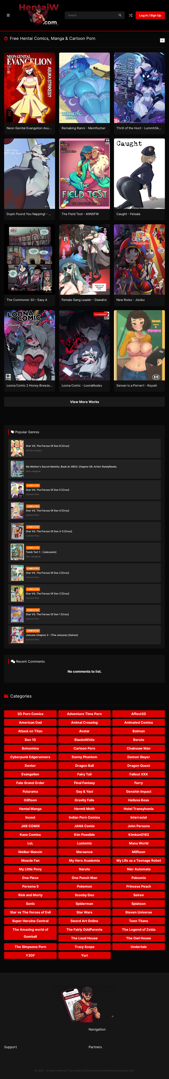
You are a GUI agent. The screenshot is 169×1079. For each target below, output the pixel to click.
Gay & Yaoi (84, 791)
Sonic (30, 904)
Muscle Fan (30, 860)
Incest (30, 817)
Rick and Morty (30, 895)
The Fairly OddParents (84, 929)
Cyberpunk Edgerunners (30, 757)
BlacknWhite (84, 740)
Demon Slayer (138, 757)
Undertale (139, 947)
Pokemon (84, 886)
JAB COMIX (30, 826)
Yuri (84, 955)
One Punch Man (84, 878)
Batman (139, 731)
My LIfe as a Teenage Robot (138, 860)
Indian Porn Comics (84, 817)
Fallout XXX (138, 774)
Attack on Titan (30, 731)
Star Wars (84, 912)
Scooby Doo (84, 895)
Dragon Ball (84, 765)
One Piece (30, 878)
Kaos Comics (30, 835)
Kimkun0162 (138, 835)
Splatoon (138, 904)
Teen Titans (138, 921)
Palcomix (138, 878)
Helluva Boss (138, 800)
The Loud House (84, 938)
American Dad (30, 722)
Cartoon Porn (84, 748)
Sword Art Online (84, 921)
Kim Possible (84, 835)
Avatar (84, 731)
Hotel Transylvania (139, 809)
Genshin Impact (138, 791)
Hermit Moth (84, 809)
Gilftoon (30, 800)
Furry (138, 783)
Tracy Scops (84, 947)
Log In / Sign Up (150, 15)
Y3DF (30, 955)
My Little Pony (30, 869)
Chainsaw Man (138, 748)
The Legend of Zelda (138, 929)
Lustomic (84, 843)
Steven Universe (138, 912)
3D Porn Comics (30, 714)
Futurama (30, 791)
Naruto (84, 869)
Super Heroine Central (30, 921)
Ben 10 (30, 740)
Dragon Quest (138, 765)
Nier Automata (138, 869)
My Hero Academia (84, 860)
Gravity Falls (84, 800)
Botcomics (30, 748)
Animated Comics (138, 722)
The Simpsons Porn (30, 947)
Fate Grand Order (30, 783)
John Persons (139, 826)
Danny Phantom (84, 757)
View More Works (84, 402)
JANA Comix (84, 826)
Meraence (84, 852)
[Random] (131, 15)
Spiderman (84, 904)
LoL (30, 843)
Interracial (138, 817)
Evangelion (30, 774)
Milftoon (138, 852)
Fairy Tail (84, 774)
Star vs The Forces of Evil (30, 912)
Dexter (30, 765)
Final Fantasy (84, 783)
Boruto (138, 740)
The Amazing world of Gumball (30, 933)
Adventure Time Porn (84, 714)
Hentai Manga (30, 809)
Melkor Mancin (30, 852)
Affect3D (138, 714)
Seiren (138, 895)
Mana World (138, 843)
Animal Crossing (84, 722)
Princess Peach (138, 886)
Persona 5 (30, 886)
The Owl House (138, 938)
